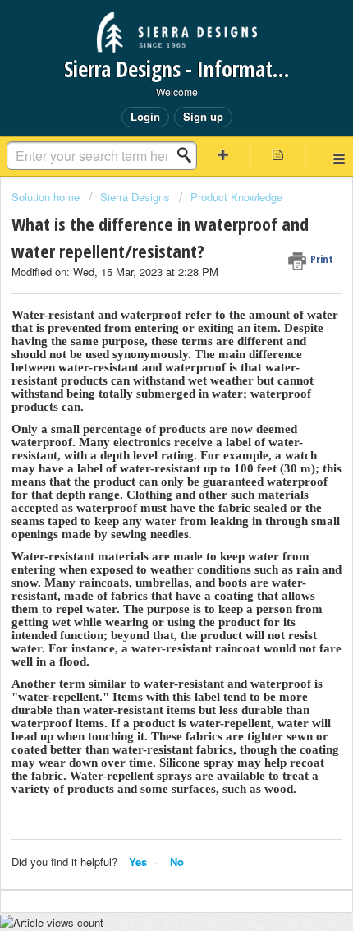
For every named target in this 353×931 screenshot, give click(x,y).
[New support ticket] (222, 154)
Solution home (47, 197)
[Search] (188, 155)
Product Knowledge (236, 197)
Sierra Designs (135, 197)
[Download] (146, 455)
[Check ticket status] (277, 154)
